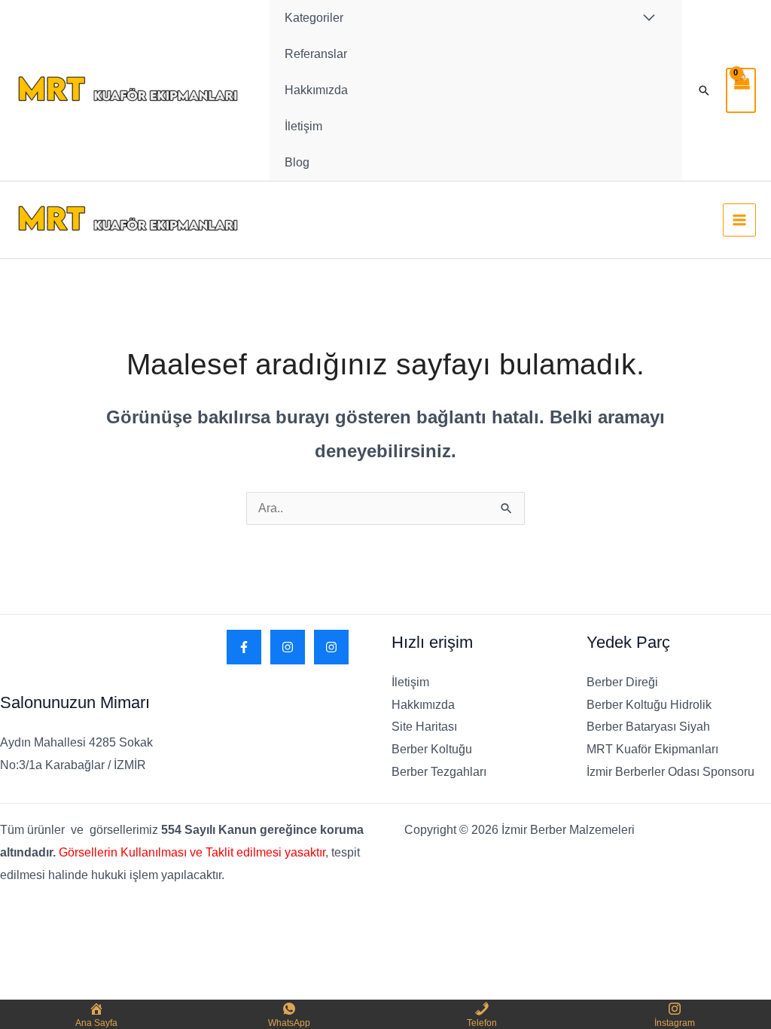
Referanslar (316, 53)
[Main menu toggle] (739, 220)
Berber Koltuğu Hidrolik (649, 704)
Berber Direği (622, 682)
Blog (297, 162)
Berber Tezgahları (439, 771)
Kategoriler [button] (314, 17)
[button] (704, 90)
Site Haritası (424, 726)
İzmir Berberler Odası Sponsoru (670, 771)
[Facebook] (244, 647)
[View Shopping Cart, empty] (741, 90)
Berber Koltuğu (432, 749)
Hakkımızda (316, 90)
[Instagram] (287, 647)
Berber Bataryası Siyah (648, 726)
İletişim (303, 126)
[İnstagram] (331, 647)
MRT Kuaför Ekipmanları (652, 749)
